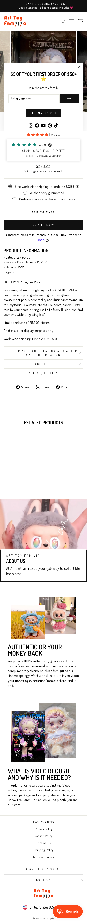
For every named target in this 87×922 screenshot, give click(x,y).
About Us (43, 364)
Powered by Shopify (43, 918)
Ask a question (43, 373)
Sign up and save (43, 869)
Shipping (29, 171)
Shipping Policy (43, 850)
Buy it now (43, 225)
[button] (43, 150)
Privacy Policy (43, 829)
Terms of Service (43, 857)
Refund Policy (43, 836)
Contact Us (43, 843)
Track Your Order (43, 822)
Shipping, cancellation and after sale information (43, 353)
